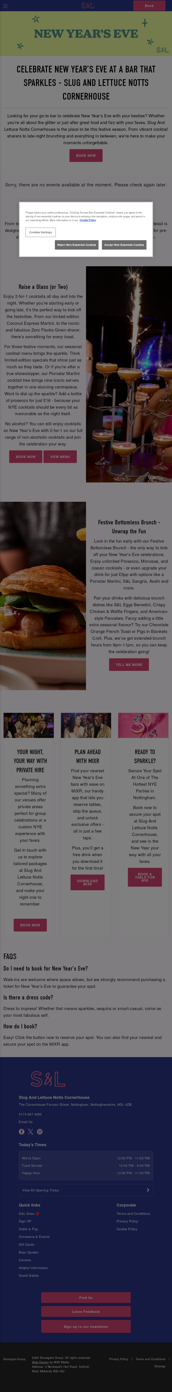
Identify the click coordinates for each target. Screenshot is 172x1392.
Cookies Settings (40, 232)
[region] (86, 229)
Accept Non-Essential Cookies (124, 245)
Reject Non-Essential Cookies (76, 245)
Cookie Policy (88, 220)
